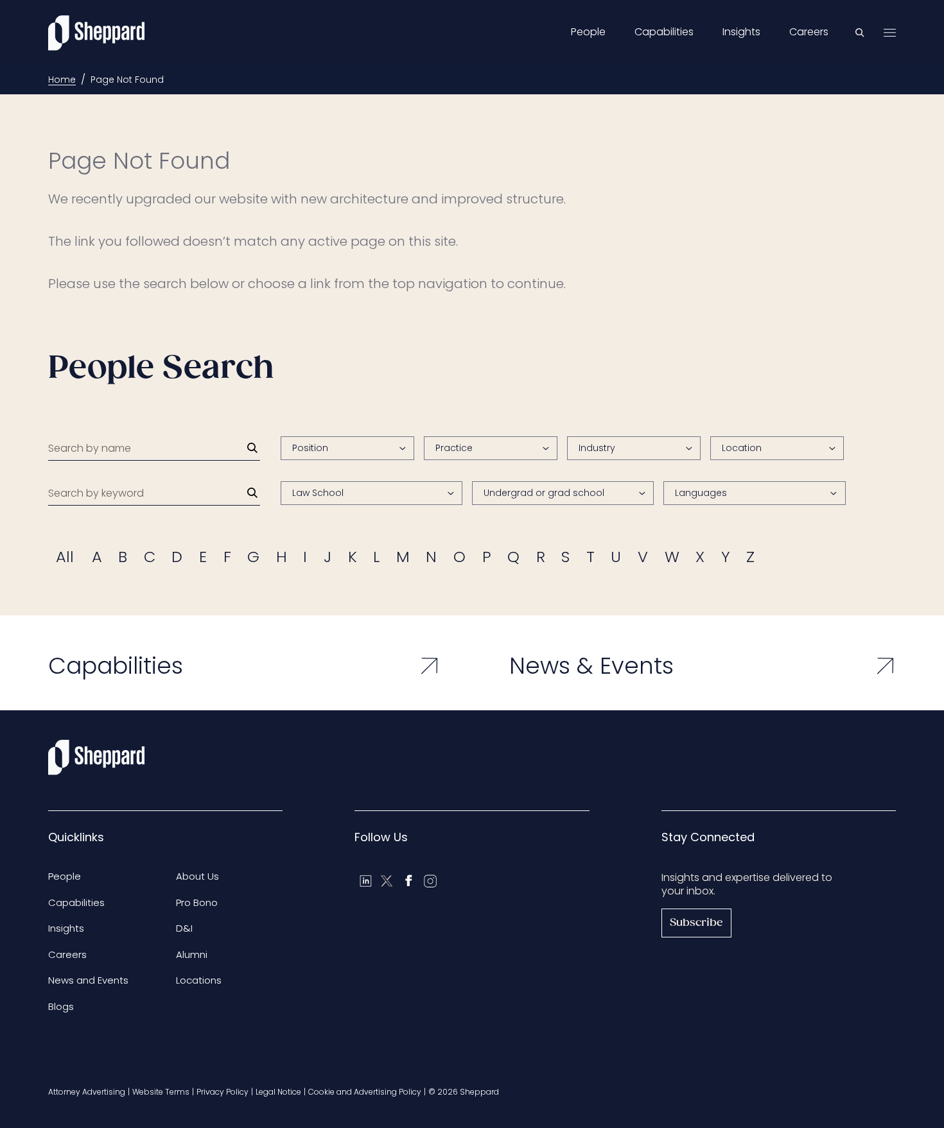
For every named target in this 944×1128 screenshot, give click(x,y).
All (65, 556)
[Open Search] (859, 33)
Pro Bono (197, 902)
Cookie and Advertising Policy (364, 1091)
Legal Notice (278, 1091)
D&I (184, 928)
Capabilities (664, 32)
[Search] (252, 448)
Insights (741, 32)
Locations (199, 980)
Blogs (61, 1006)
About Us (197, 876)
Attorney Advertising (86, 1091)
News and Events (88, 980)
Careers (808, 32)
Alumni (191, 954)
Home (62, 79)
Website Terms (160, 1091)
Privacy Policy (223, 1091)
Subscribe (696, 923)
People (588, 32)
